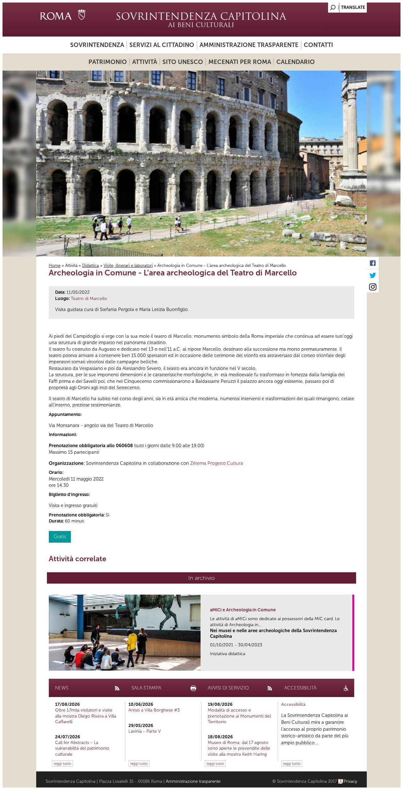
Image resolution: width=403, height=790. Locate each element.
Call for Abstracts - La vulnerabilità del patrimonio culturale (82, 748)
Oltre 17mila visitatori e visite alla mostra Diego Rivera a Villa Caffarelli (85, 715)
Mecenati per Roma (239, 62)
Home (54, 265)
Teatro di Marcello (89, 298)
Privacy (350, 781)
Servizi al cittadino (161, 45)
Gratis (60, 536)
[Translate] (346, 6)
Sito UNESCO (182, 62)
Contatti (318, 45)
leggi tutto (62, 763)
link (349, 664)
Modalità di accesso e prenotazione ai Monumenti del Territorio (239, 715)
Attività (144, 62)
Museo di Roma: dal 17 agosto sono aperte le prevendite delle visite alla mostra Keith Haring (239, 748)
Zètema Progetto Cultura (216, 463)
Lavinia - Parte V (144, 731)
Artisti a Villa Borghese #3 (154, 710)
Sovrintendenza (97, 45)
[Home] (201, 20)
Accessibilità (293, 704)
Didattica (90, 265)
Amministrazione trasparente (249, 45)
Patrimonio (107, 62)
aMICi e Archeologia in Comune (243, 610)
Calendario (295, 62)
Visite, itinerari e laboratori (128, 265)
